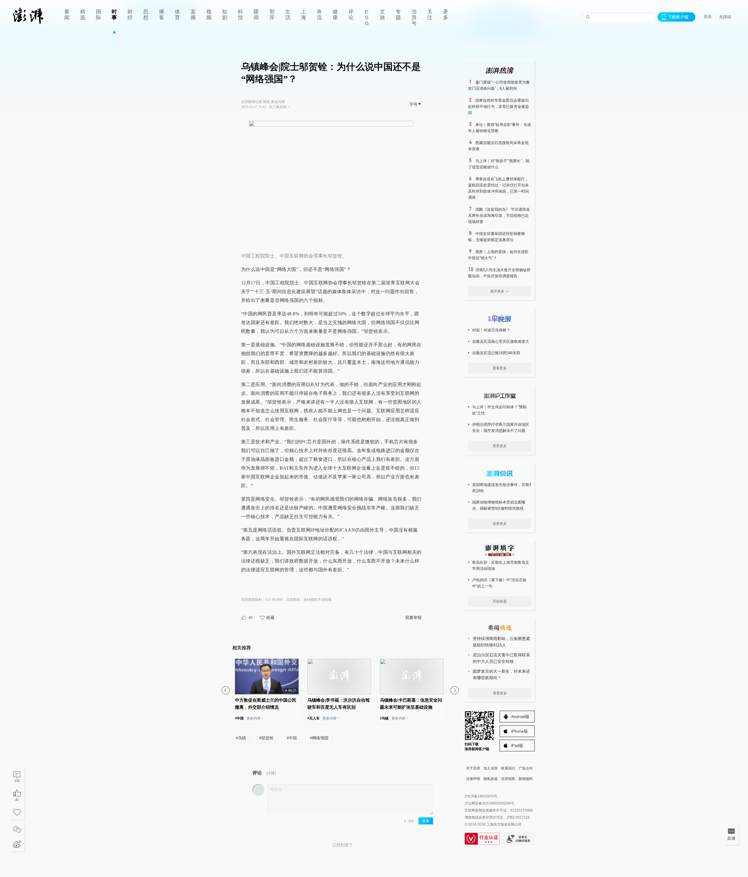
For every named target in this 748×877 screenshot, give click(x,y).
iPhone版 (519, 731)
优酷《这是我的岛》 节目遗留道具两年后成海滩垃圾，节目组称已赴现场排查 (499, 215)
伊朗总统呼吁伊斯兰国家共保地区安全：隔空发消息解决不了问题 (500, 427)
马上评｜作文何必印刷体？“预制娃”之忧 (499, 410)
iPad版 (517, 745)
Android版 (520, 716)
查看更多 (500, 368)
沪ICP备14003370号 (481, 796)
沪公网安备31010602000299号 (489, 803)
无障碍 (725, 17)
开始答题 (500, 601)
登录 (708, 16)
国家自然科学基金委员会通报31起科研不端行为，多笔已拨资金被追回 (498, 106)
